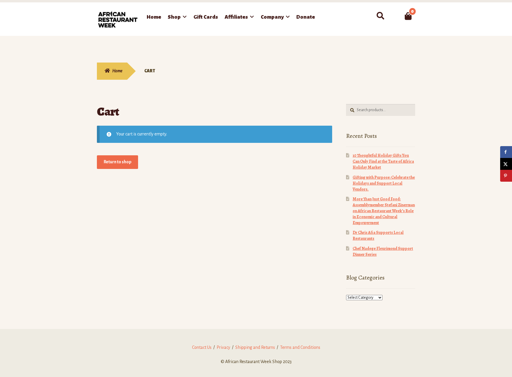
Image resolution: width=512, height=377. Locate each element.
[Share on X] (506, 164)
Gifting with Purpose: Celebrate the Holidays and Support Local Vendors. (384, 183)
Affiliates (236, 17)
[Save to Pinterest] (506, 176)
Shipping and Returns (255, 347)
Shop (174, 17)
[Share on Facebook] (506, 152)
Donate (305, 17)
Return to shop (118, 161)
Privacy (223, 347)
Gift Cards (205, 17)
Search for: (380, 16)
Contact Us (202, 347)
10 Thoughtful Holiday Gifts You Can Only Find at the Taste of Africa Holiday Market (383, 161)
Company (272, 17)
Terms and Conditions (300, 347)
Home (154, 17)
